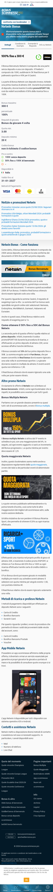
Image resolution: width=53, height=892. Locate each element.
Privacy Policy (39, 811)
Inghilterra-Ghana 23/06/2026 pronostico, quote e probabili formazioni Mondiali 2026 (24, 221)
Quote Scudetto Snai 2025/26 (13, 782)
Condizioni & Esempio (20, 45)
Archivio (37, 803)
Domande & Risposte (33, 45)
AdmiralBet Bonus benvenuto (13, 807)
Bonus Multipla (40, 765)
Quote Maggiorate (41, 769)
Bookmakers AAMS (42, 774)
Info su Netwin (45, 45)
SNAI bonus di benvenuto (11, 803)
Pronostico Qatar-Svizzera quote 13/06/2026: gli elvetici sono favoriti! (23, 227)
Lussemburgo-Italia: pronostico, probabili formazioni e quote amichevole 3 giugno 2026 (26, 233)
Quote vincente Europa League (14, 774)
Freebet (26, 890)
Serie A (47, 890)
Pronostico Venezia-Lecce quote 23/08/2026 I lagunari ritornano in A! (26, 208)
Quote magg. (37, 890)
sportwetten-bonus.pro (27, 837)
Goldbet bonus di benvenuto (13, 811)
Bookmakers (16, 890)
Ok (26, 880)
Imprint (36, 807)
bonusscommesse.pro (26, 834)
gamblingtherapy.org (8, 863)
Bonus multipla (43, 406)
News (5, 890)
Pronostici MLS (7, 778)
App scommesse (41, 778)
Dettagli (8, 45)
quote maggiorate (38, 464)
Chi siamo (38, 798)
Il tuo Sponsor (39, 816)
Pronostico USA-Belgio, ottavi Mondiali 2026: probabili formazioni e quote (25, 214)
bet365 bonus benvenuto (11, 824)
